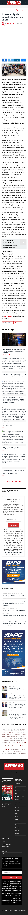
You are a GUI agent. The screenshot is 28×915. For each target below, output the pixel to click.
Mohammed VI (18, 751)
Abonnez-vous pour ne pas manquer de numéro (7, 804)
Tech (8, 10)
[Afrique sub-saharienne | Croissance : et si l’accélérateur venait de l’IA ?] (14, 437)
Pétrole (17, 827)
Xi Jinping (14, 742)
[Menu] (3, 3)
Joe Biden (22, 729)
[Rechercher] (25, 3)
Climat (16, 793)
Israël (16, 816)
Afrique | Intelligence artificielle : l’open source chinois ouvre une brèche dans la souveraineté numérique (14, 351)
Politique (17, 824)
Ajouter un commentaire (14, 481)
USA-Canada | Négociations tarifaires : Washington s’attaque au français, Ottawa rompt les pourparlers (17, 706)
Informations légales (7, 910)
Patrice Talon (15, 753)
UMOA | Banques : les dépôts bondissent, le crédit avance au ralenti (17, 689)
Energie (17, 805)
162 (5, 323)
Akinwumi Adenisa (6, 742)
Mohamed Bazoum (20, 740)
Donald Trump (18, 799)
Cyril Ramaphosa (10, 746)
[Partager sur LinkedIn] (17, 60)
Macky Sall (21, 742)
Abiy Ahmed (20, 738)
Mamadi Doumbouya (11, 736)
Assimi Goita (22, 753)
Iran (16, 813)
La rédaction (10, 23)
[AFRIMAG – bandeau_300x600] (13, 676)
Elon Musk (15, 738)
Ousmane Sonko (7, 738)
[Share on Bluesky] (23, 60)
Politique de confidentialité (19, 910)
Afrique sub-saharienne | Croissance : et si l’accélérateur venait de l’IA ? (12, 448)
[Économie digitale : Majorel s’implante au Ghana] (14, 70)
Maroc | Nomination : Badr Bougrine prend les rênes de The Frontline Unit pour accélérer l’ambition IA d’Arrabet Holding (13, 472)
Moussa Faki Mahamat (20, 732)
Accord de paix (18, 785)
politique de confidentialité (13, 552)
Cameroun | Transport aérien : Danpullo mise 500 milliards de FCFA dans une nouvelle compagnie (14, 603)
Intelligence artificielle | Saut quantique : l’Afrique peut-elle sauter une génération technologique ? (14, 375)
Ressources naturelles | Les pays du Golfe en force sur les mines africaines (14, 596)
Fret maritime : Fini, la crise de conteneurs (14, 610)
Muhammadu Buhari (6, 729)
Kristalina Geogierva (21, 736)
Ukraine (17, 833)
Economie (17, 802)
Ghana (11, 323)
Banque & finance (19, 788)
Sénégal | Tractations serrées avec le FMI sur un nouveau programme (14, 615)
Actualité (17, 783)
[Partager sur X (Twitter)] (11, 60)
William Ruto (10, 751)
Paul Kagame (12, 740)
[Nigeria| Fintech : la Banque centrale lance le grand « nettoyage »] (14, 413)
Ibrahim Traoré (21, 730)
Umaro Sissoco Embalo (15, 729)
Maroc (16, 819)
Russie (17, 830)
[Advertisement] (14, 42)
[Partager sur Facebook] (4, 60)
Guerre (17, 810)
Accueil (3, 10)
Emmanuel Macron (9, 732)
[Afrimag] (14, 2)
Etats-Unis (17, 807)
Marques (18, 323)
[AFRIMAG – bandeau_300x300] (13, 583)
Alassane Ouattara (8, 734)
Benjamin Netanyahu (20, 790)
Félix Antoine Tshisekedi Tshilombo (10, 730)
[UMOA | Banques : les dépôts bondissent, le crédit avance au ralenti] (4, 688)
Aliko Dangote (10, 753)
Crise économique (19, 796)
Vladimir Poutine (15, 749)
